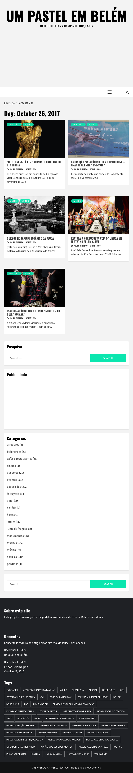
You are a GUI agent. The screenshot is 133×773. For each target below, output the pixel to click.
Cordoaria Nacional (61, 697)
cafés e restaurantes (19, 459)
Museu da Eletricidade (84, 725)
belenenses (14, 452)
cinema (11, 466)
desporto (13, 473)
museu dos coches (98, 732)
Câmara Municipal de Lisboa (93, 697)
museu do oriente (72, 732)
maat (37, 718)
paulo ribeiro (17, 169)
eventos (13, 200)
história (11, 508)
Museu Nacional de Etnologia (64, 739)
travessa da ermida (78, 753)
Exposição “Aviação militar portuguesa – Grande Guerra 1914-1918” (98, 163)
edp (26, 704)
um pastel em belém (66, 15)
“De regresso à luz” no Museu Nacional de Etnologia (34, 163)
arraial (93, 690)
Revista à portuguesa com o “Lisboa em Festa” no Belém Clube (96, 240)
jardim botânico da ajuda (76, 711)
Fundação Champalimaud (20, 711)
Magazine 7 (77, 767)
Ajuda (63, 690)
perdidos (12, 564)
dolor (117, 697)
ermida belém (40, 704)
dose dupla (12, 704)
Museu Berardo (87, 718)
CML (42, 697)
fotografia (13, 494)
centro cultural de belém (20, 697)
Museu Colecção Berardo (21, 725)
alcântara (78, 690)
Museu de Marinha (47, 732)
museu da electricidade (54, 725)
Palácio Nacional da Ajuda (93, 746)
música (11, 550)
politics (117, 746)
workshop (100, 753)
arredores (13, 445)
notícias (12, 557)
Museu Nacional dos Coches (102, 739)
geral (10, 501)
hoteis (11, 515)
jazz (9, 718)
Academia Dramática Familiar (39, 690)
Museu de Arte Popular (19, 732)
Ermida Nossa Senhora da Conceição (74, 704)
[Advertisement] (66, 61)
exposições (14, 124)
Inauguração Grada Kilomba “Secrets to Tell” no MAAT (33, 312)
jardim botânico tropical (111, 711)
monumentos (15, 536)
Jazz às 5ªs (23, 718)
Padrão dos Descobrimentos (56, 746)
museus (28, 124)
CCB (122, 690)
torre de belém (53, 753)
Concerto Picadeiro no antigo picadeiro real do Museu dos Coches (44, 643)
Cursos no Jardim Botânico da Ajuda (30, 238)
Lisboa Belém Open (16, 667)
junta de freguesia (18, 529)
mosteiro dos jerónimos (59, 718)
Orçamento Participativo (20, 746)
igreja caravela (48, 711)
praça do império (16, 753)
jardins (25, 200)
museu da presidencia (113, 725)
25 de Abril (12, 690)
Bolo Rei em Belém (16, 655)
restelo (35, 753)
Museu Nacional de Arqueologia (24, 739)
